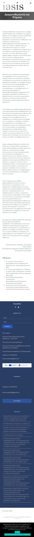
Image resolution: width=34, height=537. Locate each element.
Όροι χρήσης (6, 333)
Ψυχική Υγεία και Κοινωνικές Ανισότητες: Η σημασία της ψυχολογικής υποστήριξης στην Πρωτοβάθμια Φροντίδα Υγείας (16, 418)
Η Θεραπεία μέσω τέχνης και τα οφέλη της (16, 423)
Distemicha (17, 518)
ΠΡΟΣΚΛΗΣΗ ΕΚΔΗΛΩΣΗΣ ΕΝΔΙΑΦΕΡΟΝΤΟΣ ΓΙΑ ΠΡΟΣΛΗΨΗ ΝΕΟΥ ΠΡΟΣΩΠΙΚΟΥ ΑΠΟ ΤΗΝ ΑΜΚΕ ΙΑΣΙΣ (16, 452)
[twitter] (18, 307)
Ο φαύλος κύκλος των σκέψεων (13, 435)
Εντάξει (17, 532)
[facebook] (15, 307)
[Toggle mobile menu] (31, 3)
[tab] (17, 376)
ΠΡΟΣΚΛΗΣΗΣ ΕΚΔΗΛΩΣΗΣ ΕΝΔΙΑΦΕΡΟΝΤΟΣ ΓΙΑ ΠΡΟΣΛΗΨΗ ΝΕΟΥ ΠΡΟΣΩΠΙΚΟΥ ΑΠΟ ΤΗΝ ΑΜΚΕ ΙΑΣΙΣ (16, 460)
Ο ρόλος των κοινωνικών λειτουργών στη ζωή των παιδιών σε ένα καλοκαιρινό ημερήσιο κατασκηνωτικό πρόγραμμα (16, 429)
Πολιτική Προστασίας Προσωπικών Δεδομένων (17, 534)
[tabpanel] (17, 389)
